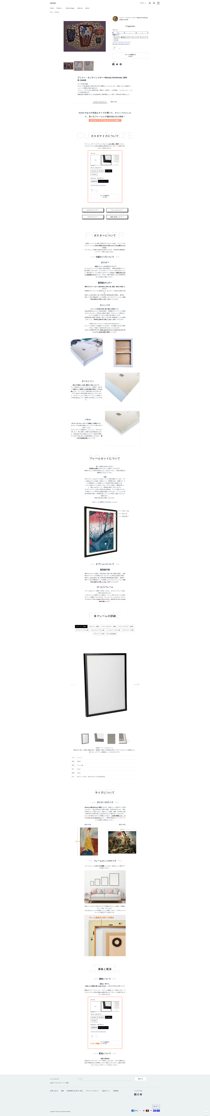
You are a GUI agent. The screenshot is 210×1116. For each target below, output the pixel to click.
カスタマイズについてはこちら (121, 42)
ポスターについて (93, 210)
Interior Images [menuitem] (70, 8)
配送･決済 (114, 101)
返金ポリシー (106, 1090)
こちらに (104, 910)
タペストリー (144, 37)
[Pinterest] (141, 1094)
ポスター (116, 37)
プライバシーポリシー (92, 1090)
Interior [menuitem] (87, 8)
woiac (53, 3)
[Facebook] (135, 1094)
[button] (101, 37)
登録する (140, 1079)
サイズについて (93, 217)
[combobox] (116, 48)
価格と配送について (117, 217)
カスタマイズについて (99, 101)
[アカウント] (149, 2)
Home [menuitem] (52, 8)
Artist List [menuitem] (80, 8)
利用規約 (116, 1090)
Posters (59, 8)
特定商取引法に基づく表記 (75, 1090)
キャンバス (135, 37)
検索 (62, 1090)
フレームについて (117, 210)
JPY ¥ (142, 3)
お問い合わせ (54, 1090)
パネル (116, 40)
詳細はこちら (111, 502)
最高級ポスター (125, 37)
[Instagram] (138, 1094)
